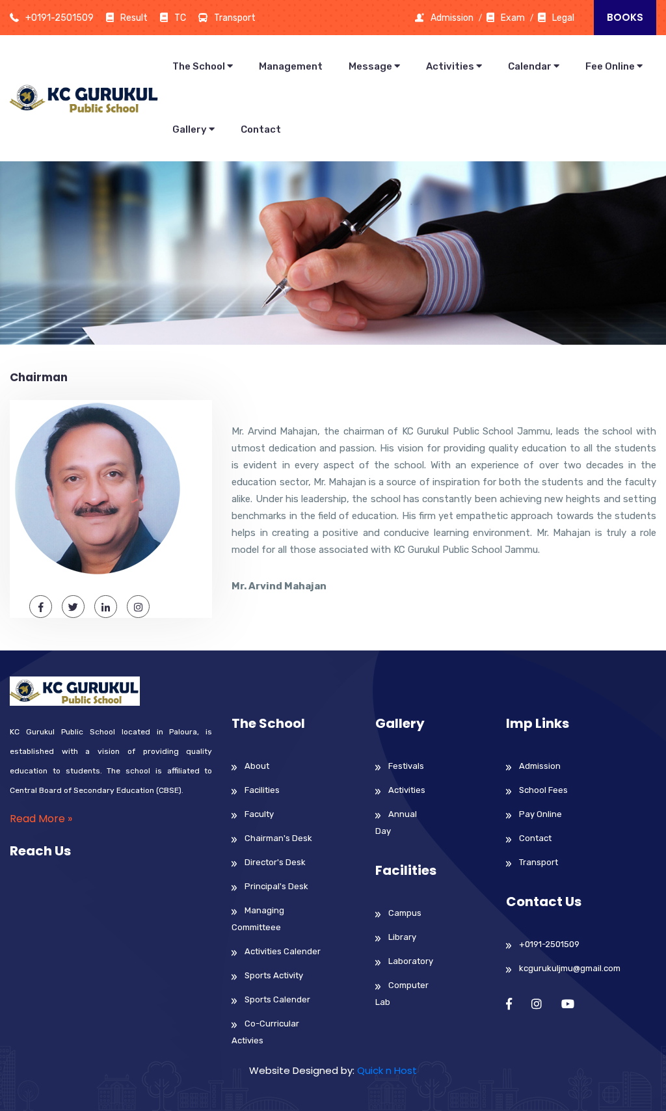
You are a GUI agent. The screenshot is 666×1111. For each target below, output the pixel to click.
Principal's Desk (276, 886)
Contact (261, 129)
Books (625, 17)
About (257, 766)
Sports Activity (274, 975)
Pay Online (540, 814)
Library (402, 937)
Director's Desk (275, 862)
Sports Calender (277, 999)
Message (371, 66)
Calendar (530, 66)
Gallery (190, 129)
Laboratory (410, 961)
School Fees (543, 790)
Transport (538, 862)
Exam (513, 17)
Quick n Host (387, 1070)
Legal (563, 17)
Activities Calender (283, 951)
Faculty (259, 814)
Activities (451, 66)
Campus (404, 913)
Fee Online (611, 66)
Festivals (406, 766)
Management (291, 66)
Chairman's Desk (278, 838)
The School (199, 66)
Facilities (262, 790)
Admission (452, 17)
